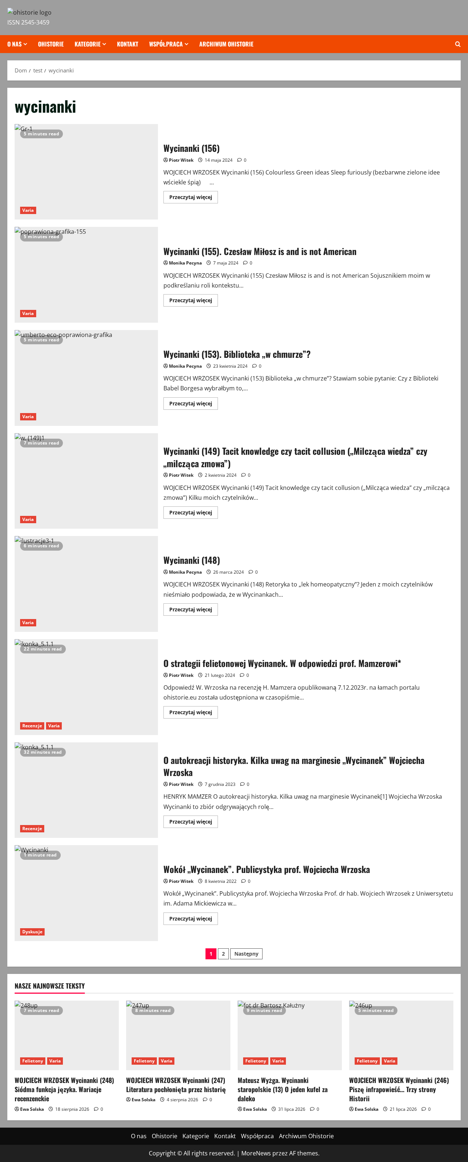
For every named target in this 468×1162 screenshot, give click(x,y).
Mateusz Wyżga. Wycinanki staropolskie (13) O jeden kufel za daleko (283, 1089)
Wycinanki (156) (86, 172)
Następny (246, 953)
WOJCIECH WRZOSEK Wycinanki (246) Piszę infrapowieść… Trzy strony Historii (399, 1089)
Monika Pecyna (185, 263)
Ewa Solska (32, 1109)
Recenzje (32, 726)
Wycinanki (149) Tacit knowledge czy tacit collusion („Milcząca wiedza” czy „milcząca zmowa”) (86, 481)
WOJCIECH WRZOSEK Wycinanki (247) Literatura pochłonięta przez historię (176, 1084)
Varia (28, 210)
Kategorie (88, 44)
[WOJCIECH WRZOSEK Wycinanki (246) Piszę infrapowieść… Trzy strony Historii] (401, 1035)
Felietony (32, 1061)
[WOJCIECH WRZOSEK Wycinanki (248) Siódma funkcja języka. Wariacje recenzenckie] (67, 1035)
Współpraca (166, 44)
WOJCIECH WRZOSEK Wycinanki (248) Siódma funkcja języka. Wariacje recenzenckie (64, 1089)
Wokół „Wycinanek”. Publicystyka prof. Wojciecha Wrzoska (86, 893)
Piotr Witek (181, 160)
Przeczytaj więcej (193, 198)
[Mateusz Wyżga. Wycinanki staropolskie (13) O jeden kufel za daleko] (290, 1035)
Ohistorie (51, 44)
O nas (14, 44)
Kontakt (127, 44)
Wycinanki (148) (86, 584)
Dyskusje (32, 932)
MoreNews (256, 1153)
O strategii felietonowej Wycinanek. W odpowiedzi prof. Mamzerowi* (86, 687)
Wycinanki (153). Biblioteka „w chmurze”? (86, 378)
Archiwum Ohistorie (226, 44)
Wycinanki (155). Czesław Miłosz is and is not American (86, 275)
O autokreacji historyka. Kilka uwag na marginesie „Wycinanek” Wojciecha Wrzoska (86, 790)
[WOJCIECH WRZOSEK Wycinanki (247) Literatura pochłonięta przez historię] (178, 1035)
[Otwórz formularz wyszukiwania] (458, 44)
